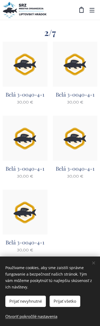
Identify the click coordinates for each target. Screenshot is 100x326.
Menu (92, 10)
